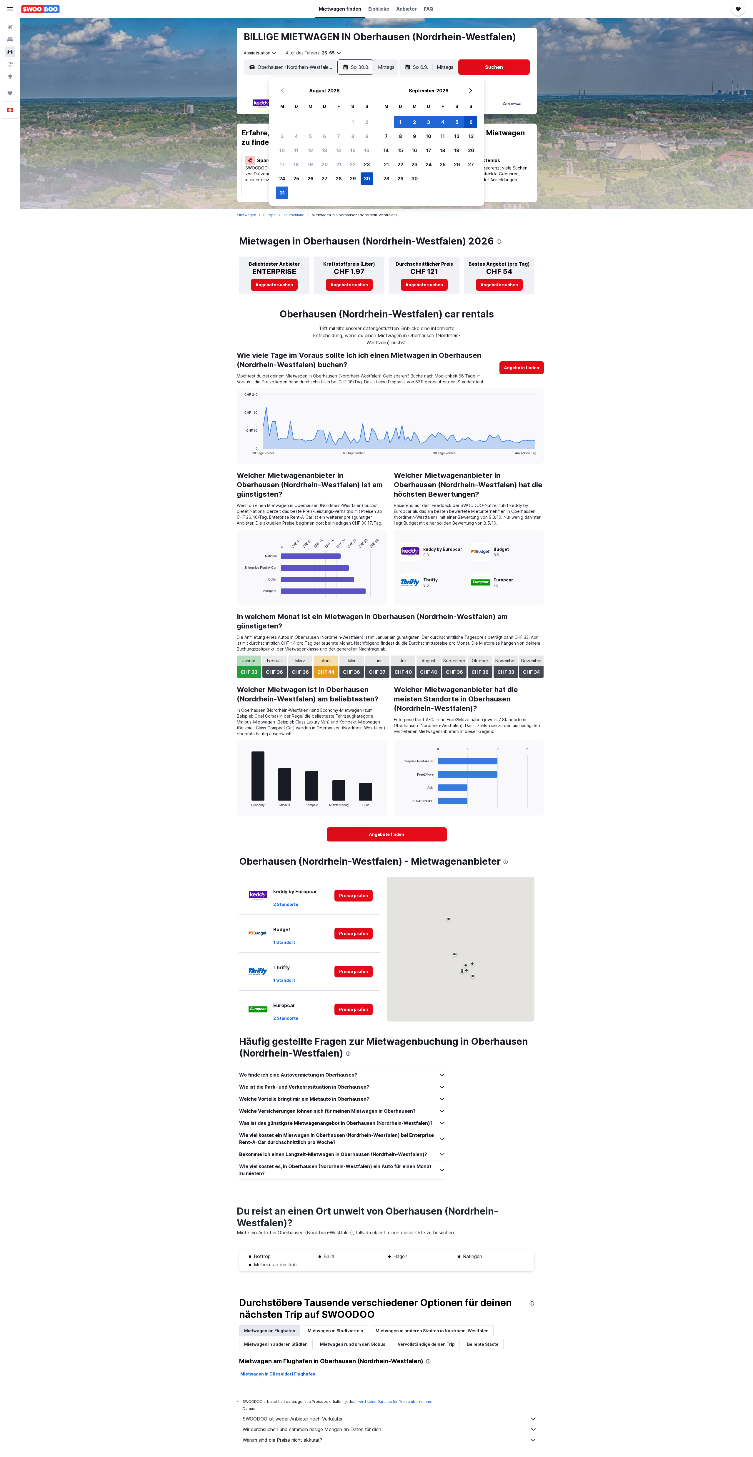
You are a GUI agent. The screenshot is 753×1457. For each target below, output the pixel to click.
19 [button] (310, 164)
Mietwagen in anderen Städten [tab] (276, 1344)
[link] (274, 285)
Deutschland (293, 215)
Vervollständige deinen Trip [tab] (426, 1344)
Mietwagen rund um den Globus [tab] (352, 1344)
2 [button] (366, 122)
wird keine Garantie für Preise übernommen (396, 1401)
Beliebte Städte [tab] (483, 1344)
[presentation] (499, 241)
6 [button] (324, 136)
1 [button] (353, 122)
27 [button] (324, 179)
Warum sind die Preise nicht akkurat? (282, 1440)
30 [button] (367, 179)
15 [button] (352, 150)
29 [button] (353, 179)
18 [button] (296, 164)
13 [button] (324, 150)
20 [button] (324, 164)
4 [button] (296, 136)
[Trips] (10, 93)
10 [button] (282, 150)
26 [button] (310, 179)
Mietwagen (246, 215)
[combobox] (260, 53)
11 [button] (296, 150)
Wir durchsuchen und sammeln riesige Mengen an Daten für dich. (312, 1429)
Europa (269, 215)
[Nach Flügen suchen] (10, 27)
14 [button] (338, 150)
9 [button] (367, 136)
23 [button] (367, 164)
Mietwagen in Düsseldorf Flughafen (277, 1373)
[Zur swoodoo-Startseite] (40, 9)
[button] (10, 9)
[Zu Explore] (10, 76)
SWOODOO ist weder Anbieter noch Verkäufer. (293, 1419)
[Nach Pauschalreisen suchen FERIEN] (10, 64)
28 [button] (339, 179)
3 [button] (282, 136)
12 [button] (310, 150)
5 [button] (310, 136)
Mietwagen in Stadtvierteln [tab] (335, 1330)
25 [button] (296, 179)
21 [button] (338, 164)
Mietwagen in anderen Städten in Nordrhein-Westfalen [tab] (432, 1330)
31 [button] (282, 193)
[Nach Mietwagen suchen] (10, 52)
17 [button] (282, 164)
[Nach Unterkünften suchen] (10, 39)
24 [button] (282, 179)
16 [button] (366, 150)
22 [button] (353, 164)
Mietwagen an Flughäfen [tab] (269, 1330)
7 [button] (338, 136)
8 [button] (352, 136)
